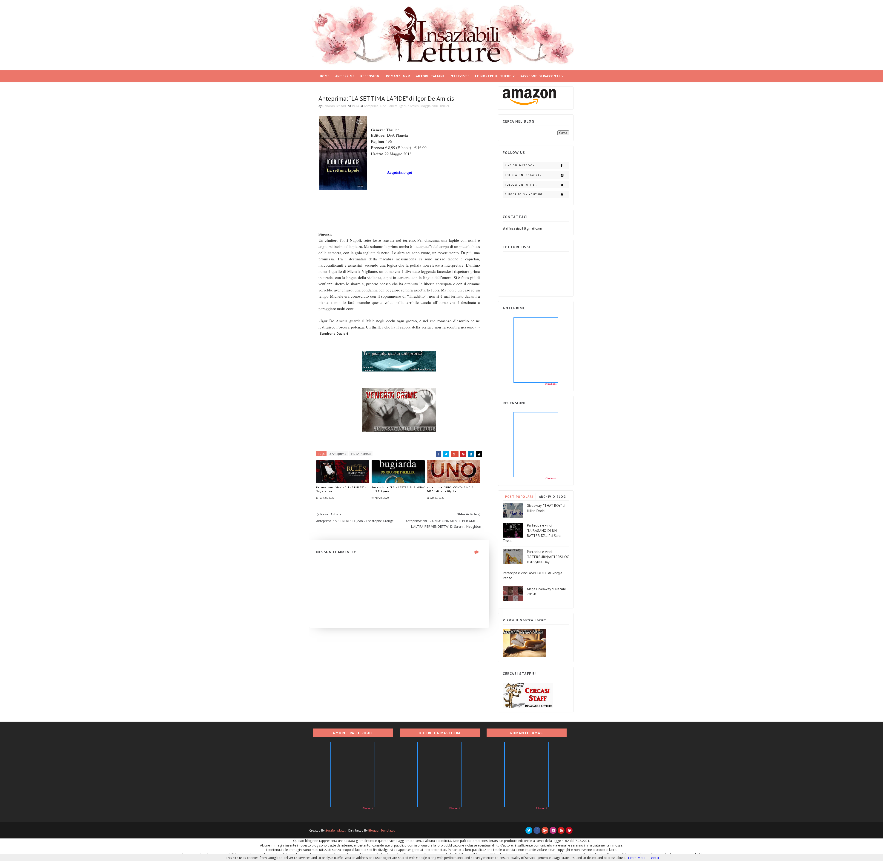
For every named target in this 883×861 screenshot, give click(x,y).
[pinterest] (569, 830)
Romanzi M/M (398, 76)
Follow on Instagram (523, 175)
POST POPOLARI (519, 497)
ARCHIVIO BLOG (552, 497)
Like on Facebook (520, 165)
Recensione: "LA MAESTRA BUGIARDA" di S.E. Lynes (398, 489)
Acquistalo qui (399, 172)
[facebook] (536, 830)
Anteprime (345, 76)
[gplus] (545, 830)
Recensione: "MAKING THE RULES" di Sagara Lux (342, 489)
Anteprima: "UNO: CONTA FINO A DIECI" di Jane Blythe (450, 489)
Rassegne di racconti (540, 76)
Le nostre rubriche (493, 76)
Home (325, 76)
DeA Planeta (389, 106)
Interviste (460, 76)
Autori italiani (430, 76)
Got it (655, 857)
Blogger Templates (381, 830)
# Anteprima (337, 454)
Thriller (444, 106)
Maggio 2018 (429, 106)
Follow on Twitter (521, 184)
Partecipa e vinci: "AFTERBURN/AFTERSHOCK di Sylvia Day (548, 556)
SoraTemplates (335, 830)
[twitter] (528, 830)
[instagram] (553, 830)
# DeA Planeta (361, 454)
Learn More (636, 857)
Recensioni (370, 76)
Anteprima (371, 106)
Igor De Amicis (409, 106)
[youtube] (561, 830)
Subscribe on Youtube (524, 194)
